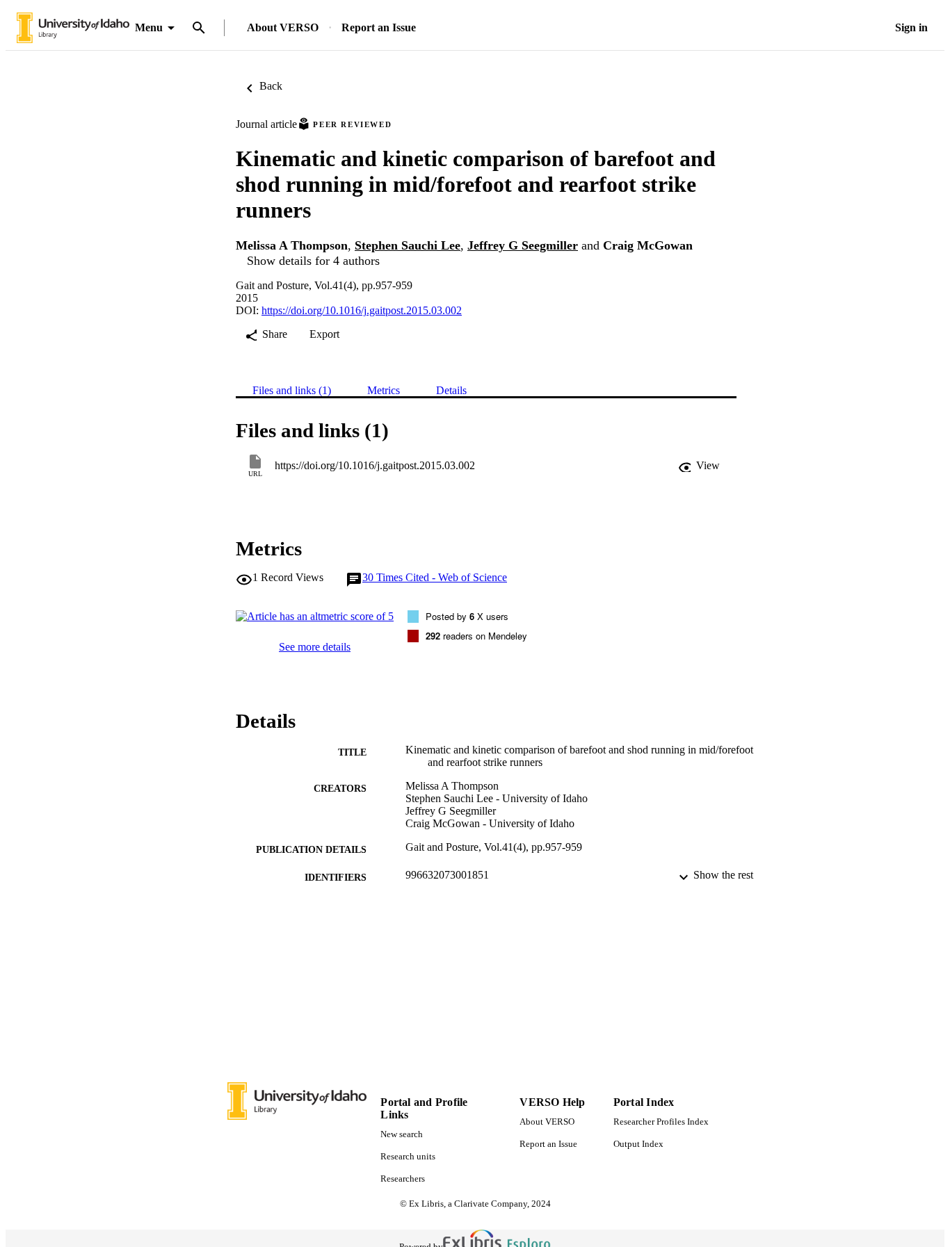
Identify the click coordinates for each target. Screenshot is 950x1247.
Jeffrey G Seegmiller (522, 245)
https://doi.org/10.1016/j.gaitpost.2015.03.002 (361, 310)
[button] (699, 465)
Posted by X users (467, 616)
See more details (315, 647)
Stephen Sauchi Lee (407, 245)
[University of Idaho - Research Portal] (73, 28)
